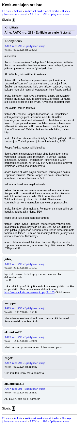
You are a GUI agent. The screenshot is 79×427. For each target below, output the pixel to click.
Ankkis (18, 11)
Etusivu (6, 11)
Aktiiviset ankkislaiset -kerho (42, 11)
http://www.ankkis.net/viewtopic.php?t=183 (29, 292)
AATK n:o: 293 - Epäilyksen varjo (49, 14)
